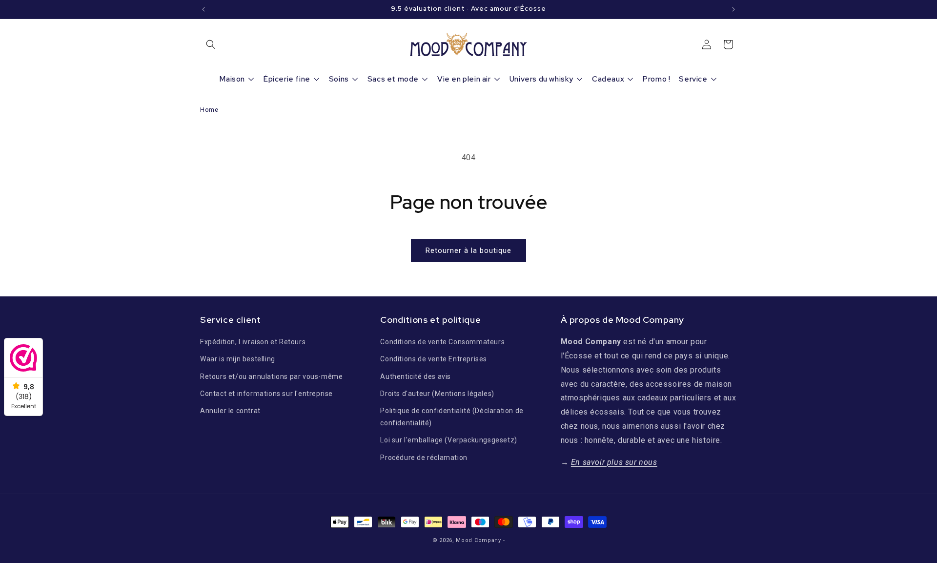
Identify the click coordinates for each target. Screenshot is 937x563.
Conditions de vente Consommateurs (442, 342)
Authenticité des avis (415, 376)
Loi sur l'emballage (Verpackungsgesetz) (448, 440)
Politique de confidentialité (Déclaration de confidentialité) (451, 417)
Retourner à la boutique (468, 250)
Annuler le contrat (230, 411)
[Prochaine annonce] (733, 9)
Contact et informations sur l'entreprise (266, 393)
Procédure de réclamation (423, 457)
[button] (211, 44)
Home (209, 109)
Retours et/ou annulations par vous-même (271, 376)
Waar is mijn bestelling (237, 359)
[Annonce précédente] (203, 9)
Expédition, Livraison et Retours (253, 342)
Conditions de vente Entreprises (433, 359)
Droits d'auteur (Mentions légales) (437, 393)
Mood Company (478, 540)
